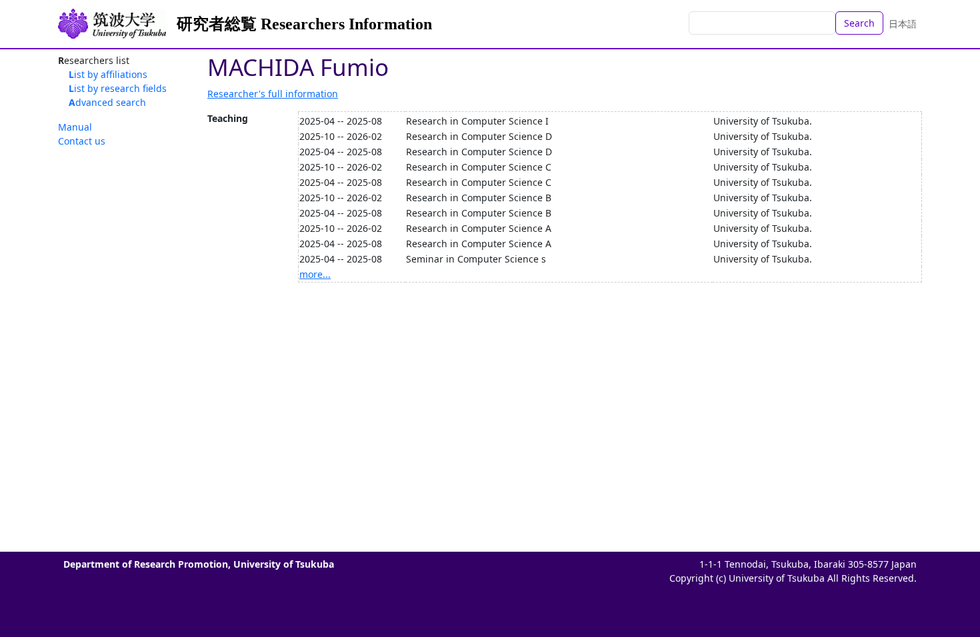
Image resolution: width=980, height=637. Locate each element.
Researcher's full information (272, 93)
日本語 (903, 23)
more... (315, 274)
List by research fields (118, 88)
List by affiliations (108, 74)
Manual (75, 127)
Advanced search (107, 102)
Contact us (81, 141)
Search (859, 23)
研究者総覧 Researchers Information (304, 24)
